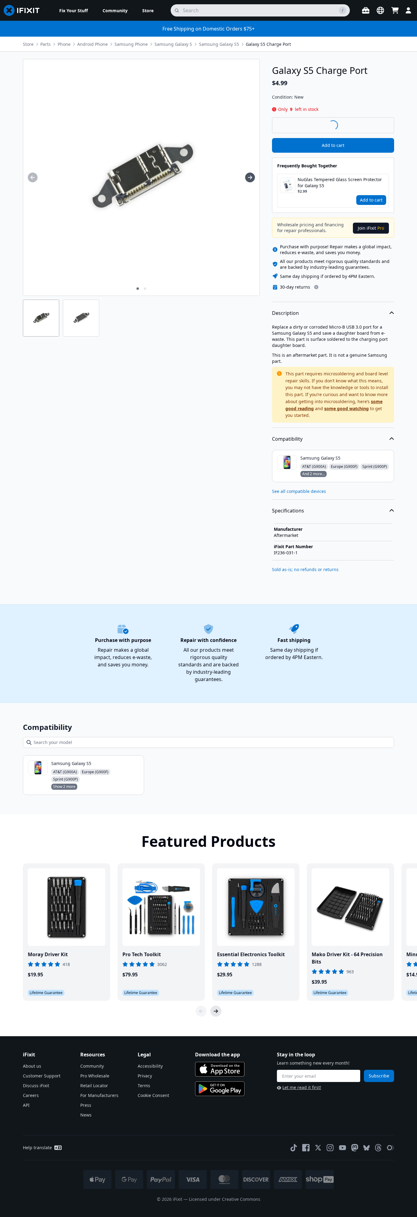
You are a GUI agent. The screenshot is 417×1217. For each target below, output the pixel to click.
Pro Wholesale (94, 1076)
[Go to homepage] (24, 10)
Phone (64, 44)
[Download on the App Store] (220, 1069)
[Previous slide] (201, 1011)
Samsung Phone (131, 44)
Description (285, 313)
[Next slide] (215, 1011)
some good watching (346, 408)
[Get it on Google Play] (220, 1088)
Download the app (217, 1054)
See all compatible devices (299, 491)
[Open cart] (395, 10)
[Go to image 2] (145, 288)
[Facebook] (306, 1147)
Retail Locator (94, 1085)
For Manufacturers (99, 1095)
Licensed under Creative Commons (224, 1199)
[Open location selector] (380, 10)
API (26, 1105)
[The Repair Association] (390, 1147)
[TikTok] (293, 1147)
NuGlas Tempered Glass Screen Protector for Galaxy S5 (340, 182)
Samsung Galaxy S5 (219, 44)
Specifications (288, 510)
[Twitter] (318, 1147)
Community (92, 1066)
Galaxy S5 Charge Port (268, 44)
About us (32, 1066)
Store (28, 44)
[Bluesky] (366, 1148)
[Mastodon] (354, 1147)
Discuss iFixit (36, 1085)
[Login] (408, 10)
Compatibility (287, 438)
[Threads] (378, 1147)
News (86, 1115)
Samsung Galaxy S (173, 44)
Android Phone (92, 44)
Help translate (37, 1147)
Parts (45, 44)
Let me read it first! (301, 1087)
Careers (31, 1095)
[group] (32, 177)
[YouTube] (342, 1147)
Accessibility (150, 1066)
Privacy (145, 1076)
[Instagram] (330, 1147)
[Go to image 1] (137, 288)
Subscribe (379, 1076)
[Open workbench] (366, 10)
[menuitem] (73, 10)
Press (85, 1105)
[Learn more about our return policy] (316, 287)
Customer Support (41, 1076)
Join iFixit (371, 228)
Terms (144, 1085)
